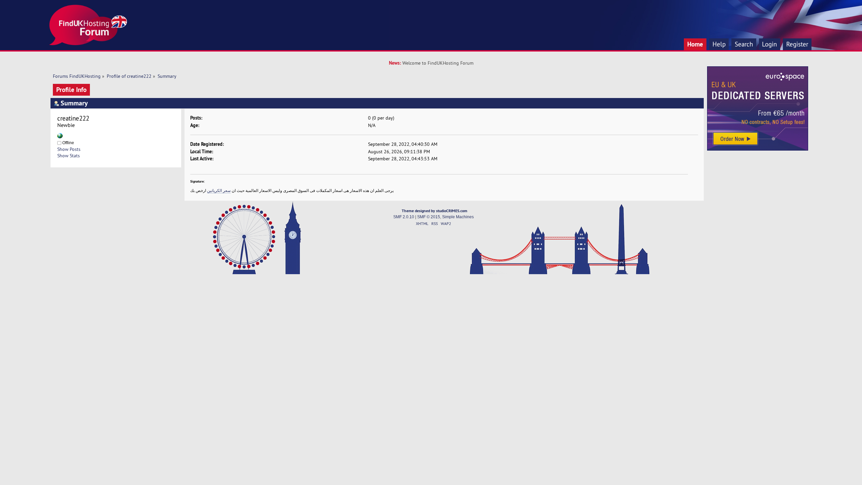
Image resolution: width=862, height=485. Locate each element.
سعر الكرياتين (219, 190)
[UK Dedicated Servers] (757, 149)
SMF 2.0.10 (403, 217)
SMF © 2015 (428, 217)
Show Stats (68, 156)
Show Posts (68, 149)
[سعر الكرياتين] (60, 137)
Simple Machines (458, 217)
